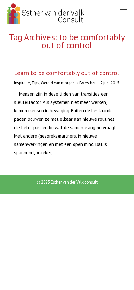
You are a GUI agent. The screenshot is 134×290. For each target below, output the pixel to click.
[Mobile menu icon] (123, 11)
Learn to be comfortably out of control (66, 73)
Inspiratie (22, 83)
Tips (35, 83)
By (87, 83)
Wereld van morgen (58, 83)
